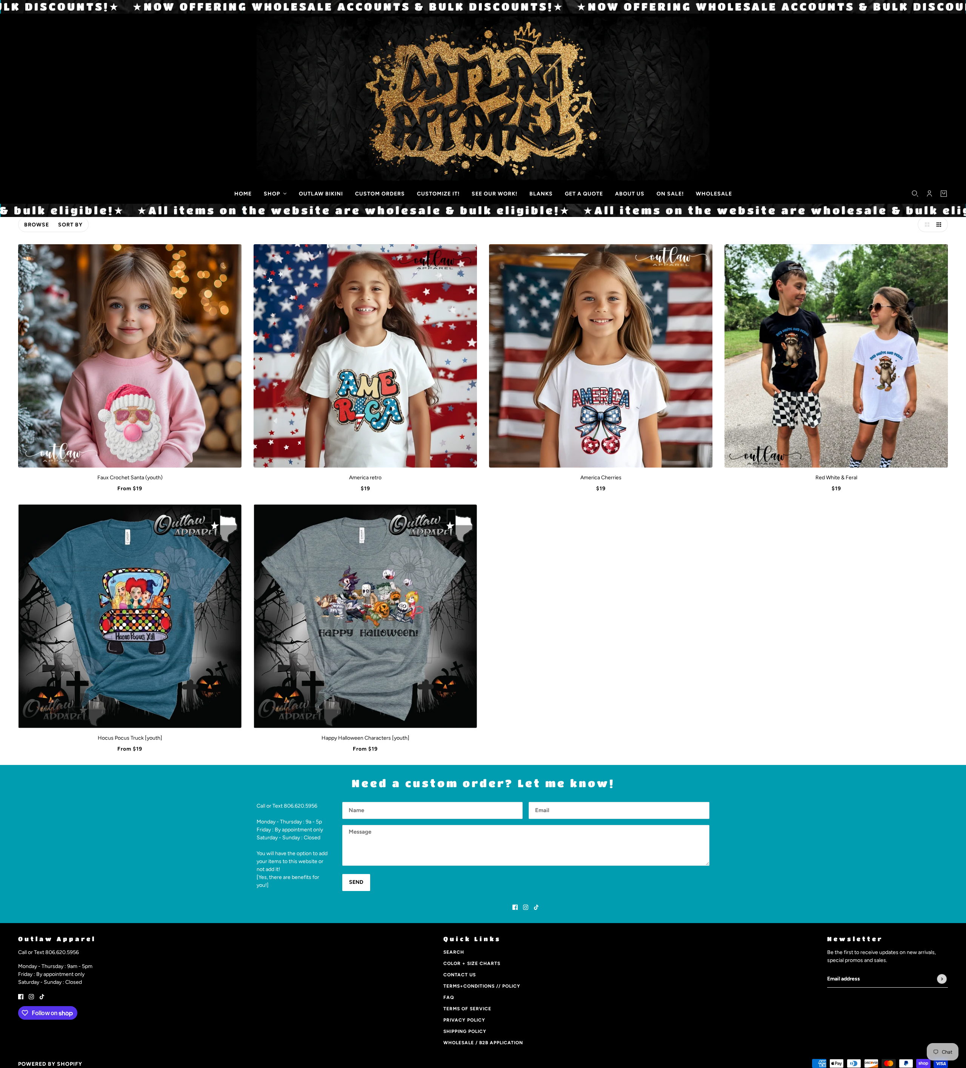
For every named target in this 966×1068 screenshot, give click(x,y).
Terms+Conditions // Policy (481, 986)
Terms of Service (467, 1008)
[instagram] (525, 907)
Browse (36, 225)
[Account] (929, 193)
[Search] (915, 193)
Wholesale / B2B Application (483, 1042)
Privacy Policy (464, 1020)
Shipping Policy (464, 1031)
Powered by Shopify (50, 1064)
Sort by (70, 225)
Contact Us (459, 974)
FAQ (448, 997)
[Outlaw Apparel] (23, 192)
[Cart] (944, 193)
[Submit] (942, 979)
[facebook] (515, 907)
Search (453, 952)
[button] (925, 224)
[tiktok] (536, 907)
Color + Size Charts (471, 963)
